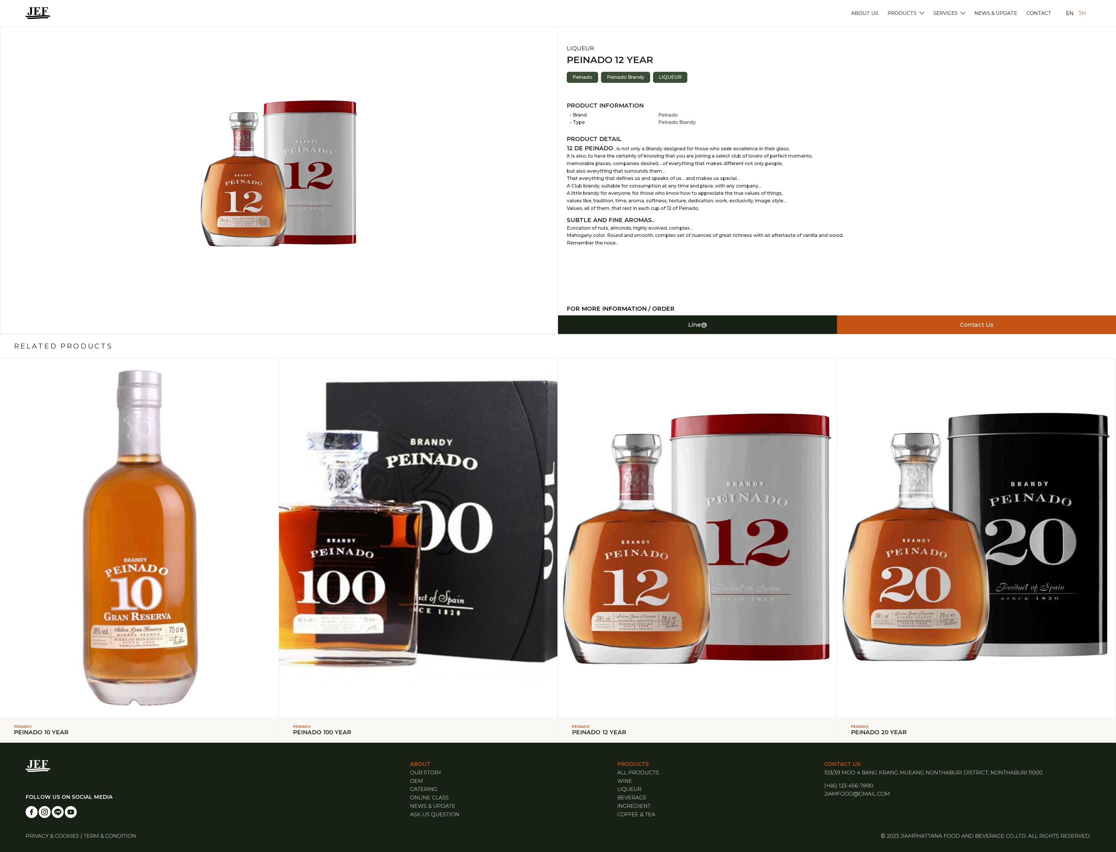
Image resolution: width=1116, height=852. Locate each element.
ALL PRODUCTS (638, 772)
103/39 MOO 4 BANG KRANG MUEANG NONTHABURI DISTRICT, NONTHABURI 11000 (933, 772)
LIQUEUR (629, 789)
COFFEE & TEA (636, 814)
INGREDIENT (634, 806)
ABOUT (420, 764)
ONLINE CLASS (429, 797)
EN (1070, 13)
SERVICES (945, 13)
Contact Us (976, 324)
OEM (416, 781)
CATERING (423, 789)
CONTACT (1038, 13)
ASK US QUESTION (434, 814)
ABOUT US (864, 13)
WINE (624, 781)
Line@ (697, 324)
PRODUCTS (902, 13)
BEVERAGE (632, 797)
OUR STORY (425, 772)
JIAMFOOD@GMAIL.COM (857, 794)
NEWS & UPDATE (995, 13)
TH (1082, 13)
